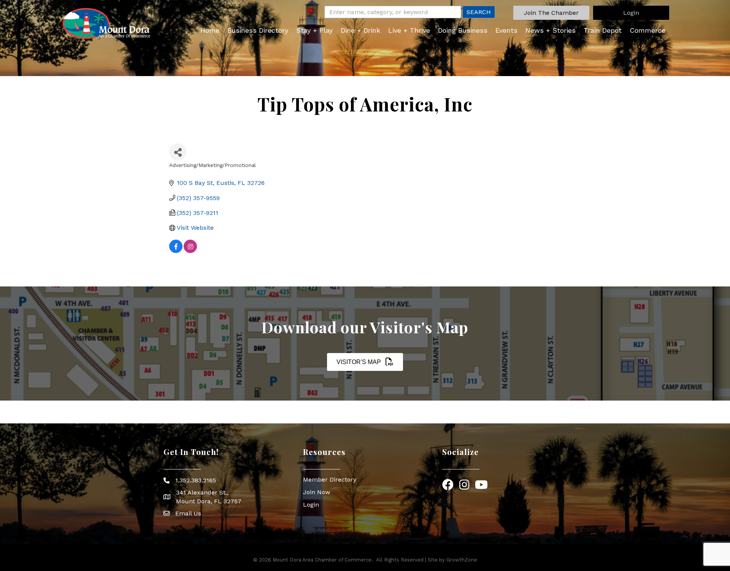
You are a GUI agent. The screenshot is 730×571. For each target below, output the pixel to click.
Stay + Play (314, 30)
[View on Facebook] (175, 250)
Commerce (647, 30)
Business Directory (257, 30)
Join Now (316, 492)
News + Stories (550, 30)
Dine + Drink (360, 30)
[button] (551, 13)
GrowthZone (461, 560)
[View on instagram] (190, 250)
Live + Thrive (409, 30)
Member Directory (329, 479)
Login (311, 504)
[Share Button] (177, 152)
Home (209, 30)
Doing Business (462, 30)
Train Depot (603, 30)
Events (506, 30)
